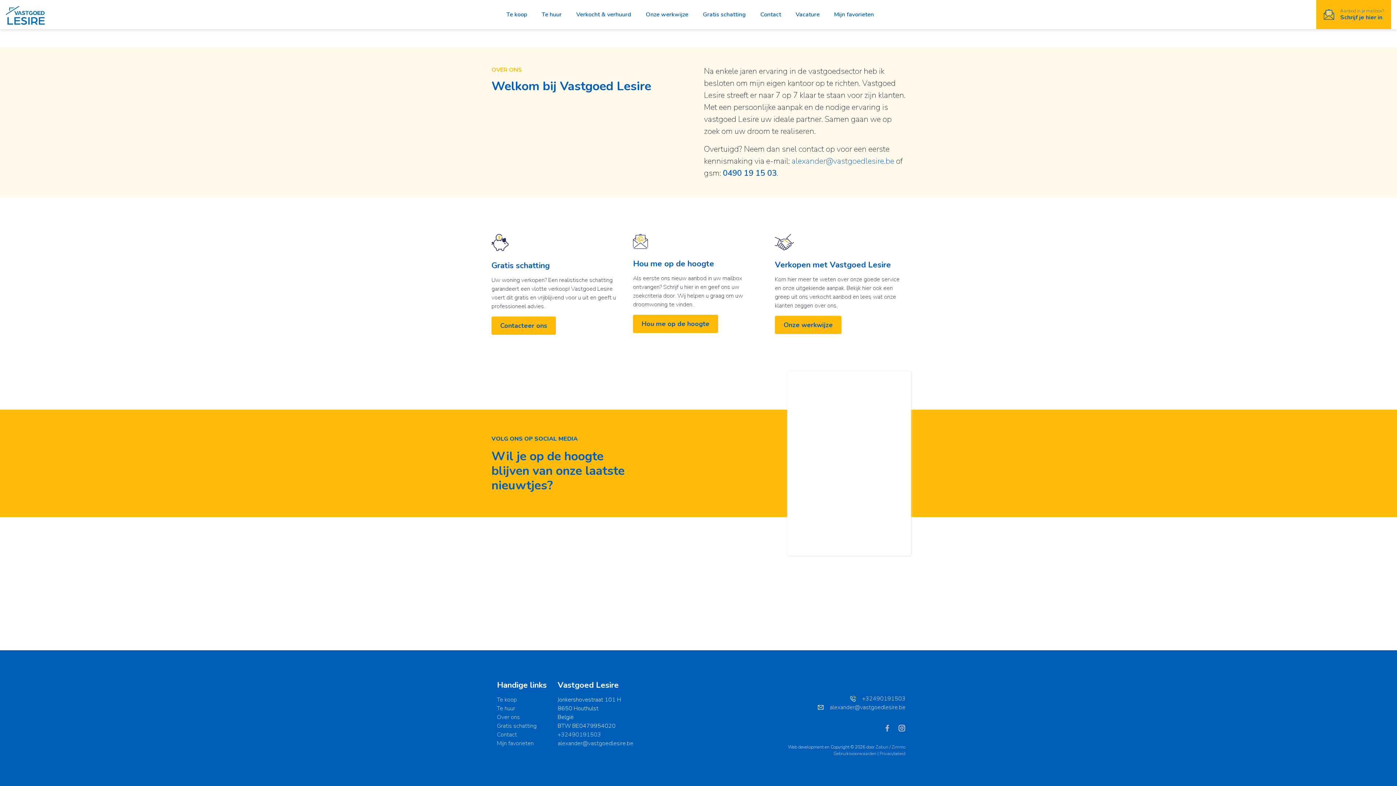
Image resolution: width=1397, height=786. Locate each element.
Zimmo (899, 747)
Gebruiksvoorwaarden (855, 754)
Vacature (808, 15)
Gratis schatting (724, 15)
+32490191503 (579, 735)
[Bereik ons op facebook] (890, 728)
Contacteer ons (523, 325)
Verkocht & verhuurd (603, 15)
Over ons (508, 717)
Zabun (882, 747)
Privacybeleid (893, 754)
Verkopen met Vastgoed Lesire (833, 264)
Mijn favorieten (854, 15)
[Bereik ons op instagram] (902, 728)
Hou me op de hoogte (673, 263)
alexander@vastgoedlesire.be (843, 161)
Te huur (552, 15)
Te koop (516, 15)
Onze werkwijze (667, 15)
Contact (770, 15)
